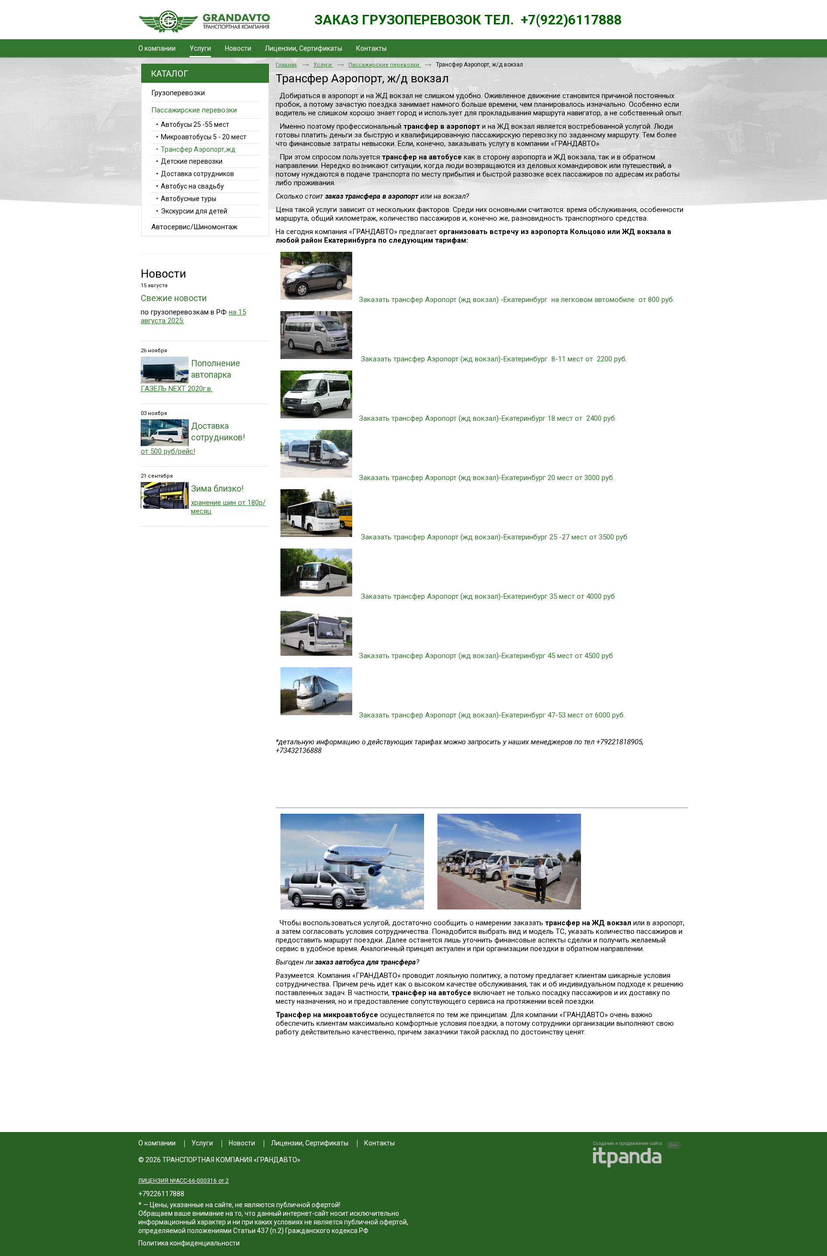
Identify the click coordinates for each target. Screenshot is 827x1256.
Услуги (200, 48)
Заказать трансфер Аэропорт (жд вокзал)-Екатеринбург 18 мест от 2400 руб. (487, 418)
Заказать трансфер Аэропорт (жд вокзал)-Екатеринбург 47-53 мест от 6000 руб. (492, 715)
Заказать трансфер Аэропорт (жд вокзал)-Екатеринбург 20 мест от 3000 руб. (487, 477)
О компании (157, 1143)
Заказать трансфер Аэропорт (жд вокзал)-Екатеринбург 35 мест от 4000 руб (488, 596)
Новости (163, 273)
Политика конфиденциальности (189, 1243)
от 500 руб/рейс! (168, 451)
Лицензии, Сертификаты (309, 1143)
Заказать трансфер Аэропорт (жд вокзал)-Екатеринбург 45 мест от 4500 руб (486, 655)
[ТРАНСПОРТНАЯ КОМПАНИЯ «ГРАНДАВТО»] (204, 22)
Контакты (379, 1143)
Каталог (169, 73)
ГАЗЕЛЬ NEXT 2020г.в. (176, 388)
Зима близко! (217, 488)
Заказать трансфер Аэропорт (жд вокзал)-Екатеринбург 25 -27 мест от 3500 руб (494, 537)
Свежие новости (174, 298)
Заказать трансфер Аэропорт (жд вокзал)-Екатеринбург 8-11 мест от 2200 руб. (494, 359)
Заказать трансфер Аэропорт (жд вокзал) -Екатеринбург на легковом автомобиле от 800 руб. (516, 299)
